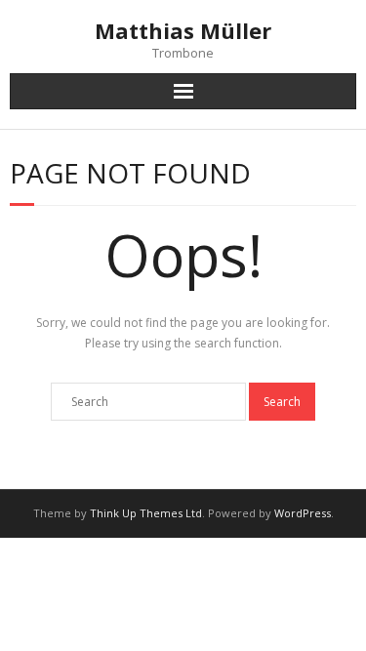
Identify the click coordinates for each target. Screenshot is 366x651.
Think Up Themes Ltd (146, 513)
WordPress (302, 513)
